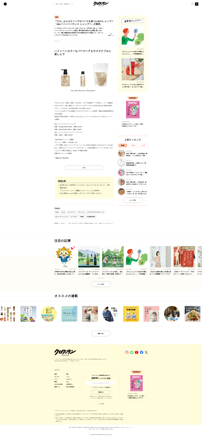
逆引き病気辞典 (70, 386)
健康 (55, 374)
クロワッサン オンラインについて (62, 410)
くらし (68, 376)
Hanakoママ (117, 427)
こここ (130, 427)
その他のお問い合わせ (92, 410)
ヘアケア (74, 216)
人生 (67, 381)
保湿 (82, 216)
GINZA (92, 427)
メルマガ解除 (101, 403)
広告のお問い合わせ (81, 410)
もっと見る (132, 200)
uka (57, 212)
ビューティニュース (61, 216)
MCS (90, 429)
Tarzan (107, 427)
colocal (111, 427)
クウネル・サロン (125, 427)
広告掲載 (103, 429)
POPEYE (80, 427)
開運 (55, 381)
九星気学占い (69, 384)
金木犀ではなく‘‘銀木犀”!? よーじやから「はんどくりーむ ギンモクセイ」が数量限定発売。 (85, 186)
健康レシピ (57, 386)
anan (70, 427)
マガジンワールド (96, 429)
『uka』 (84, 167)
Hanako (97, 427)
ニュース (81, 212)
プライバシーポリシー (106, 396)
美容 (56, 17)
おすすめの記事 (58, 384)
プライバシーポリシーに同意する (102, 387)
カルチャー (69, 379)
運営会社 (73, 410)
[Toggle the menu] (5, 4)
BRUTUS (74, 427)
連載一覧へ (101, 333)
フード (56, 379)
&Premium (102, 427)
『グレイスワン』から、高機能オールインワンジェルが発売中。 (80, 190)
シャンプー (71, 212)
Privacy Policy (109, 429)
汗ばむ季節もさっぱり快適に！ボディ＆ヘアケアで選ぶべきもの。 (81, 193)
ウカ (63, 212)
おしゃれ (56, 376)
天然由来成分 (91, 216)
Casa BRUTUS (86, 427)
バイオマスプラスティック (96, 212)
